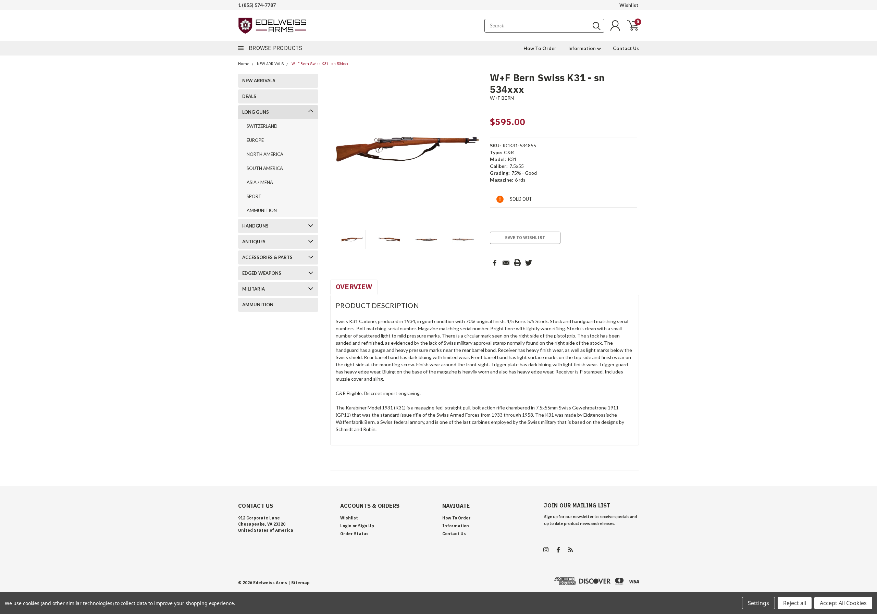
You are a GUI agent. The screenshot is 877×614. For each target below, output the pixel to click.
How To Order (539, 48)
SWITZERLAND (262, 126)
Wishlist (629, 5)
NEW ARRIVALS (270, 64)
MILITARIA (253, 289)
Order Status (354, 533)
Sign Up (366, 525)
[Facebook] (494, 262)
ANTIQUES (253, 241)
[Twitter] (528, 262)
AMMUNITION (262, 210)
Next (476, 149)
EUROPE (255, 140)
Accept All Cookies (843, 603)
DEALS (249, 96)
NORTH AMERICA (265, 154)
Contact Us (626, 48)
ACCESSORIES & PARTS (267, 257)
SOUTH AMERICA (265, 168)
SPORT (254, 196)
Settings (758, 603)
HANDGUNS (255, 226)
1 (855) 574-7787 (257, 5)
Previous (339, 149)
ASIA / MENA (260, 182)
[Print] (517, 262)
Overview (354, 286)
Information (582, 48)
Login (345, 525)
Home (243, 64)
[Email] (506, 262)
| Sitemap (299, 582)
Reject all (794, 603)
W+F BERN (502, 98)
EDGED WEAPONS (261, 273)
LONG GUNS (255, 112)
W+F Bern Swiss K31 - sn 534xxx (320, 64)
